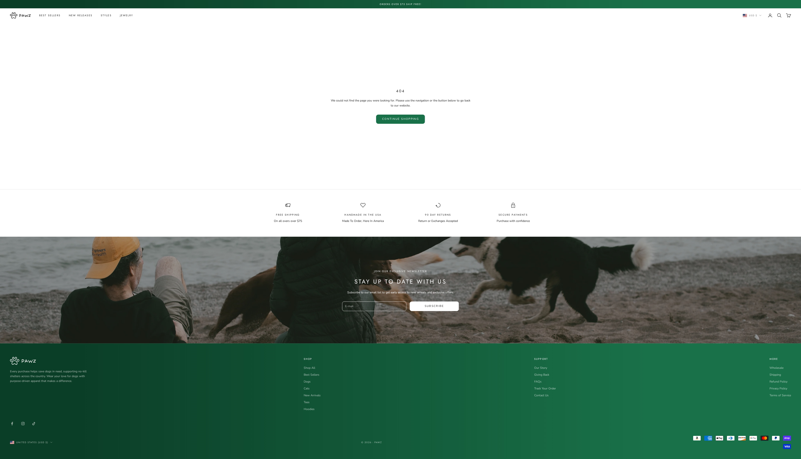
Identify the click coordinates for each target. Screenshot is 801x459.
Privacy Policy (778, 388)
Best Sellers (49, 15)
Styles (106, 15)
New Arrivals (312, 395)
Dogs (307, 382)
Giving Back (541, 375)
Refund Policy (778, 382)
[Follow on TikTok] (34, 423)
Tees (307, 402)
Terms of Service (780, 395)
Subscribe (434, 306)
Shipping (775, 375)
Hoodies (309, 409)
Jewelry (126, 15)
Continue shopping (400, 119)
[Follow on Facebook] (12, 423)
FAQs (538, 382)
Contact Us (541, 395)
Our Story (540, 368)
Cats (307, 388)
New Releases (80, 15)
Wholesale (776, 368)
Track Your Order (545, 388)
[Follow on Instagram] (23, 423)
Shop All (309, 368)
